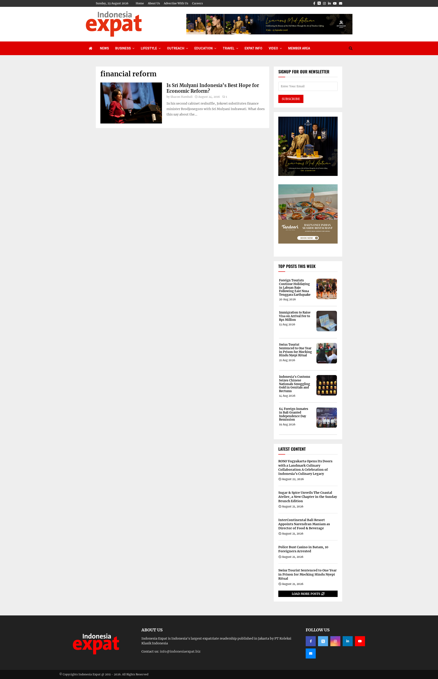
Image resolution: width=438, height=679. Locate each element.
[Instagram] (335, 641)
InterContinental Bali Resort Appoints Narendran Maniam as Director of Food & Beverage (304, 524)
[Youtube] (360, 641)
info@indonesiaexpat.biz (180, 651)
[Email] (311, 653)
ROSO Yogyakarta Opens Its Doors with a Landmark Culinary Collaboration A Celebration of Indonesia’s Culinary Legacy (305, 467)
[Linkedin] (348, 641)
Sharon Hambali (181, 96)
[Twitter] (323, 641)
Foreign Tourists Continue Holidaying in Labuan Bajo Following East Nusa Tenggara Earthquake (294, 287)
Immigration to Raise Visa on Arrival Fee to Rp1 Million (294, 316)
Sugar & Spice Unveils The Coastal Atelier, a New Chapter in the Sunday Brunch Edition (307, 497)
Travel (229, 48)
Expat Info (253, 48)
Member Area (299, 48)
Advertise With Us (176, 3)
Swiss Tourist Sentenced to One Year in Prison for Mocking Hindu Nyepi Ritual (295, 350)
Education (203, 48)
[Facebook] (311, 641)
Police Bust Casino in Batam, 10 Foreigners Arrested (303, 549)
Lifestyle (149, 48)
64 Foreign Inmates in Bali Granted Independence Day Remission (293, 414)
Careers (197, 3)
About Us (154, 3)
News (104, 48)
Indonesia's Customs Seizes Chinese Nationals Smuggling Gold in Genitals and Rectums (294, 384)
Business (123, 48)
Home (140, 3)
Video (273, 48)
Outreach (175, 48)
